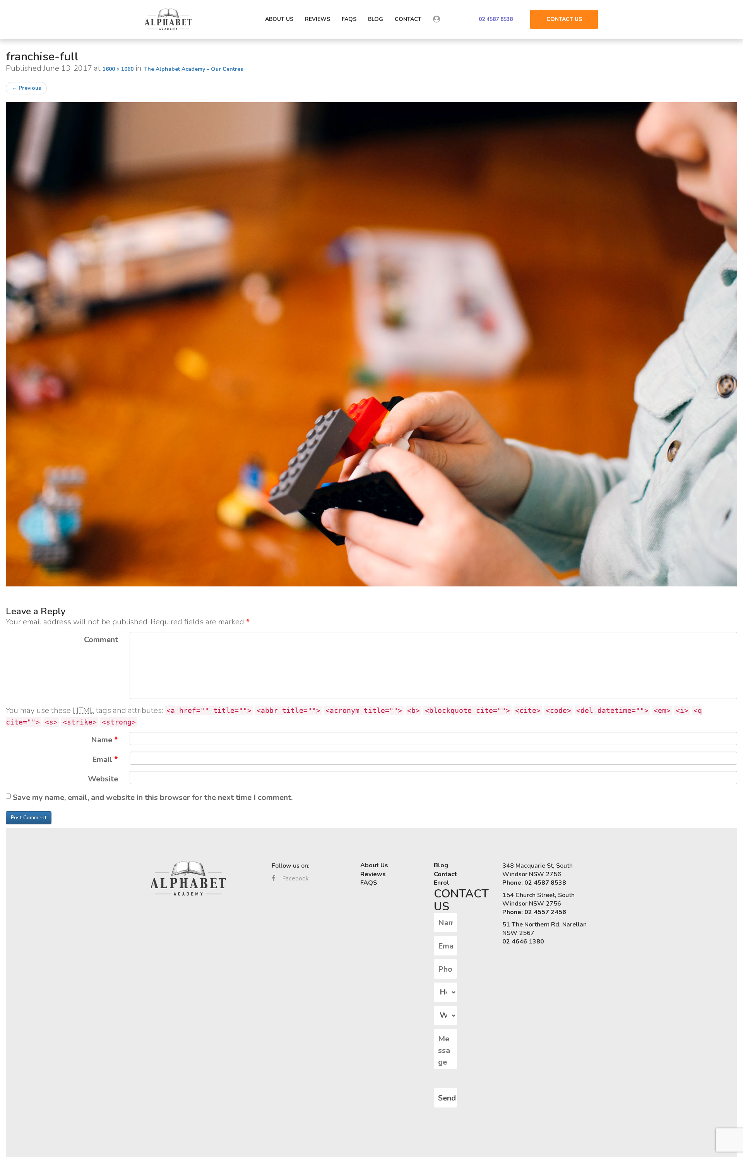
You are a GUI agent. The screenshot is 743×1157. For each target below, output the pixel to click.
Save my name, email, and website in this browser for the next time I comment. (153, 797)
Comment (101, 639)
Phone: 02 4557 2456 (534, 912)
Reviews (317, 19)
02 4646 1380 (523, 941)
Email (105, 759)
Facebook (295, 878)
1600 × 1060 (118, 69)
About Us (279, 19)
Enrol (441, 882)
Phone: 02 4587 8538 (534, 882)
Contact (408, 19)
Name (104, 740)
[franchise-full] (371, 344)
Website (103, 779)
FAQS (349, 19)
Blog (375, 19)
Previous (26, 88)
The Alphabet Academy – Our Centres (193, 69)
